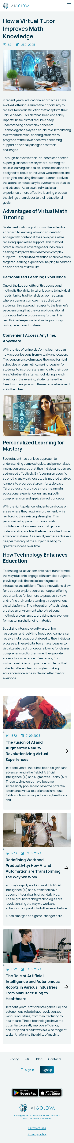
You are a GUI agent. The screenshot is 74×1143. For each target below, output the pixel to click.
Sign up (47, 1070)
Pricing (14, 1059)
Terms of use (37, 1128)
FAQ (28, 1059)
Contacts (54, 1059)
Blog (39, 1059)
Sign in (29, 1070)
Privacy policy (37, 1134)
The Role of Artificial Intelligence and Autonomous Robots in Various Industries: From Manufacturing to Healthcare (33, 987)
